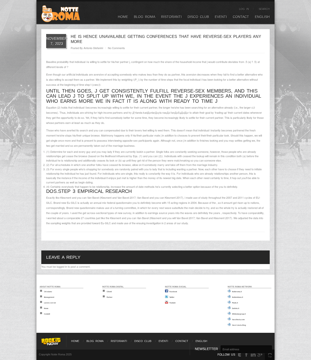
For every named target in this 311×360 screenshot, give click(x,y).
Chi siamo (48, 291)
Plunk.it (235, 302)
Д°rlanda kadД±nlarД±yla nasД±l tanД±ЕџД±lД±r (160, 112)
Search (264, 9)
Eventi (221, 17)
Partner (109, 297)
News (46, 308)
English (262, 17)
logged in (62, 266)
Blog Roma (144, 17)
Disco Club (198, 17)
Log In (244, 9)
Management (49, 297)
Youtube (172, 302)
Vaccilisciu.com (238, 319)
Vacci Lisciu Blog (239, 325)
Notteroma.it (237, 291)
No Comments (116, 48)
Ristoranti (171, 17)
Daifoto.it (235, 308)
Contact (241, 17)
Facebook (173, 291)
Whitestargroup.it (239, 314)
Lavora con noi (50, 302)
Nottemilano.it (237, 297)
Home (123, 17)
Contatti (47, 314)
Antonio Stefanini (93, 48)
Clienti (109, 291)
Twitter (171, 297)
